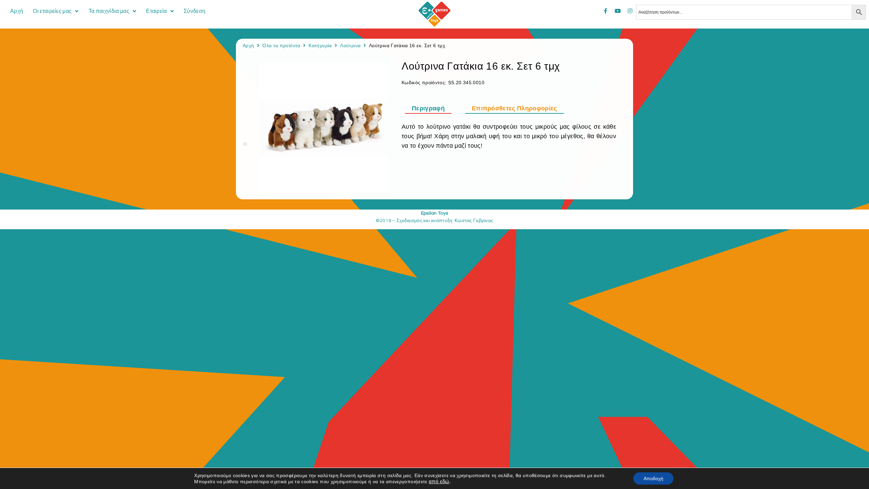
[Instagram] (630, 11)
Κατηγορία (320, 45)
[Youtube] (618, 11)
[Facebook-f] (605, 11)
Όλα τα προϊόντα (281, 45)
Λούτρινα (350, 45)
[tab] (431, 108)
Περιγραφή (428, 108)
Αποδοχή (653, 478)
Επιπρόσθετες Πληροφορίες (514, 108)
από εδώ (439, 481)
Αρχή (248, 45)
